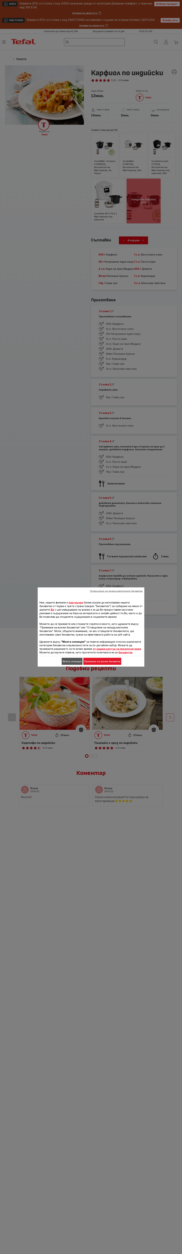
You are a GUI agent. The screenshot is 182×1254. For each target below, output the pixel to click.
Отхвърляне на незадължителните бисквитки (116, 591)
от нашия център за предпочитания (117, 648)
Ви (52, 609)
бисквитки (125, 652)
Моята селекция (72, 661)
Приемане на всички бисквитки (102, 661)
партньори (76, 602)
